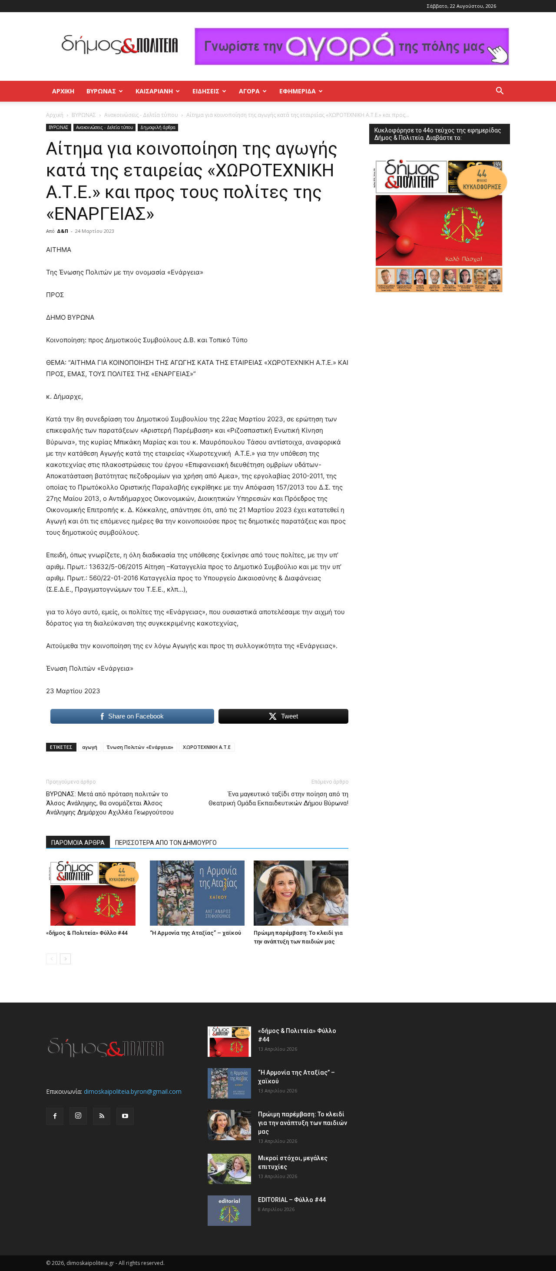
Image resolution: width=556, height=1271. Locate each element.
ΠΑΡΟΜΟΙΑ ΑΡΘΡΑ (78, 842)
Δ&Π (62, 231)
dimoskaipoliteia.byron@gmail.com (133, 1091)
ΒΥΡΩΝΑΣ (101, 91)
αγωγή (89, 747)
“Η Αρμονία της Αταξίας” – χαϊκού (195, 933)
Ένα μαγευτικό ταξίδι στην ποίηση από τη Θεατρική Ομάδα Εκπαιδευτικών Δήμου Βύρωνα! (278, 798)
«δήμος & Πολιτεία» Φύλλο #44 (86, 933)
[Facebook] (54, 1116)
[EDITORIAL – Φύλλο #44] (229, 1210)
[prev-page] (51, 958)
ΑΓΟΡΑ (249, 91)
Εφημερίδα (297, 91)
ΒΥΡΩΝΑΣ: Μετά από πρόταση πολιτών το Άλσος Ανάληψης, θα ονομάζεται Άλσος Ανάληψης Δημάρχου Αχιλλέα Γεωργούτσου (110, 803)
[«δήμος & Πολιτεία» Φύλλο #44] (93, 893)
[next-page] (65, 958)
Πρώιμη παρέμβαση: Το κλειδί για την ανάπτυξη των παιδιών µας (302, 1123)
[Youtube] (125, 1116)
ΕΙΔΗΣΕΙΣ (205, 91)
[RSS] (101, 1116)
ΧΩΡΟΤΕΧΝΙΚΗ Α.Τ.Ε (207, 747)
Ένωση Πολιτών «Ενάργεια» (140, 747)
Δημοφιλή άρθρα (157, 127)
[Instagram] (78, 1116)
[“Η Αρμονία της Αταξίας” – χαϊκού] (197, 893)
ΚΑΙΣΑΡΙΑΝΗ (154, 91)
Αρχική (63, 91)
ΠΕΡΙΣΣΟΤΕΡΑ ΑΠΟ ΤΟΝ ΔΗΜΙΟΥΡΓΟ (166, 842)
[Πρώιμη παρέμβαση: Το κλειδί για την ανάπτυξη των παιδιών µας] (301, 893)
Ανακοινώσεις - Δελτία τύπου (141, 115)
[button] (499, 92)
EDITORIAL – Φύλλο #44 (292, 1199)
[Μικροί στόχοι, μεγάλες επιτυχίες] (229, 1169)
